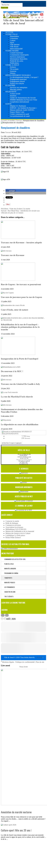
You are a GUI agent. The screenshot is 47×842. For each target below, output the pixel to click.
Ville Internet (14, 45)
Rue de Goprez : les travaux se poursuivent (21, 284)
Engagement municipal (18, 79)
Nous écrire (23, 667)
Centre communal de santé (19, 114)
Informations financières (18, 59)
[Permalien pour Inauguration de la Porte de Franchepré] (18, 354)
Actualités (11, 121)
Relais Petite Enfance (13, 537)
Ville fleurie (14, 47)
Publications (14, 63)
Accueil (4, 121)
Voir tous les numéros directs (24, 459)
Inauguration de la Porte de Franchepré (19, 359)
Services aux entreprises (18, 87)
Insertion (13, 96)
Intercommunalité (16, 49)
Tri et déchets (8, 596)
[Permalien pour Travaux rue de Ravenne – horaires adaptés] (18, 238)
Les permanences (9, 587)
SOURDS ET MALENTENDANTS (17, 433)
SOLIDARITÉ (10, 92)
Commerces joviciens (13, 525)
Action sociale (15, 94)
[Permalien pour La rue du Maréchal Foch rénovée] (9, 392)
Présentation (14, 36)
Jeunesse (13, 71)
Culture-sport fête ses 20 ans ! (16, 830)
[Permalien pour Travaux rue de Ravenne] (6, 251)
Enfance (13, 67)
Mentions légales (8, 662)
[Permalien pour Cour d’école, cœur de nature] (13, 305)
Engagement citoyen (17, 81)
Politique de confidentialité (25, 662)
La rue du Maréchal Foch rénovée (17, 396)
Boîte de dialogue (11, 523)
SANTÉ (8, 104)
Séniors (12, 73)
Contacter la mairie (12, 521)
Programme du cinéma (10, 573)
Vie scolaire (14, 69)
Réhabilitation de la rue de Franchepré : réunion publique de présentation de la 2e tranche (20, 327)
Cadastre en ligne (9, 592)
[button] (10, 191)
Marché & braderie (9, 568)
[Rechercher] (2, 2)
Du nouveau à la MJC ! (12, 371)
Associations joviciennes (14, 527)
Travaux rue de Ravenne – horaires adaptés (21, 242)
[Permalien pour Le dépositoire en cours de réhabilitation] (6, 420)
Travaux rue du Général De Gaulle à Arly (20, 384)
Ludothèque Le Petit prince (15, 535)
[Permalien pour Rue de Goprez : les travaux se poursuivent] (18, 280)
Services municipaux (17, 57)
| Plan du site (39, 662)
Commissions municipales (19, 55)
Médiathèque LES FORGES (15, 529)
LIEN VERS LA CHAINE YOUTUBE (13, 602)
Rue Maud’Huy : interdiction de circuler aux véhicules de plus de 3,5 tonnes (20, 212)
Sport (12, 42)
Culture (12, 40)
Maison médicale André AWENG (22, 110)
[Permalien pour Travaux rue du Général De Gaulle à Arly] (6, 380)
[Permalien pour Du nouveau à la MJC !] (11, 367)
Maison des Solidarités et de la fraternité (19, 531)
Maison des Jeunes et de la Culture (17, 533)
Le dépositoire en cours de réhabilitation (19, 424)
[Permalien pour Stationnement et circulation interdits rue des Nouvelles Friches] (6, 405)
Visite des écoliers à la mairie (15, 209)
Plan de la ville (8, 564)
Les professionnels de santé (20, 116)
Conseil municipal (16, 53)
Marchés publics (16, 90)
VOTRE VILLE (11, 34)
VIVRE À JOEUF (12, 65)
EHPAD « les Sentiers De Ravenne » (23, 108)
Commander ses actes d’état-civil (14, 559)
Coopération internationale (19, 102)
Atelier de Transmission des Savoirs (23, 98)
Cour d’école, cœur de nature (14, 310)
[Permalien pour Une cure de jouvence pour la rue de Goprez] (7, 293)
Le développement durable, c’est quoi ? (24, 77)
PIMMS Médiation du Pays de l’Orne (23, 100)
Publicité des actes (16, 61)
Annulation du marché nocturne (16, 812)
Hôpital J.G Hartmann (18, 106)
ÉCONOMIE (10, 85)
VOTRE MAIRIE (12, 51)
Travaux (19, 121)
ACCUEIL (9, 32)
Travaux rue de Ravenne (12, 255)
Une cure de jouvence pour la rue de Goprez (21, 297)
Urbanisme (14, 38)
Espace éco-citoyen (17, 83)
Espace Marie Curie (17, 112)
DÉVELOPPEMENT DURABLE (18, 75)
